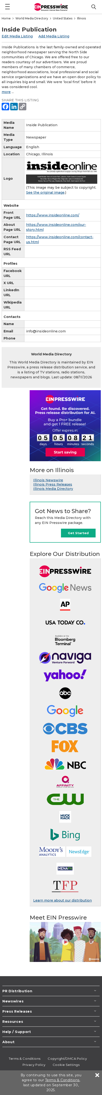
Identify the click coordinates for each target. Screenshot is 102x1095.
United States (62, 18)
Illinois (81, 18)
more (6, 92)
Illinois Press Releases (52, 484)
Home (6, 18)
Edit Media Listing (17, 36)
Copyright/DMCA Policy (67, 1058)
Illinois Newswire (48, 480)
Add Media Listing (53, 36)
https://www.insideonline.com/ (52, 215)
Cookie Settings (66, 1065)
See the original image (45, 192)
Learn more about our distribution (62, 900)
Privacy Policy (34, 1065)
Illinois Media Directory (53, 489)
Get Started (78, 533)
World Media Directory (31, 18)
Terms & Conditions (25, 1058)
